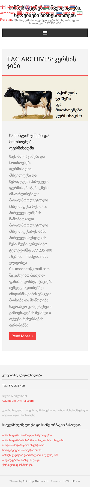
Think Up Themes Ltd (36, 481)
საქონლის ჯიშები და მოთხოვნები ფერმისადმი (29, 142)
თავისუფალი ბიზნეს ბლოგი (20, 460)
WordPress (73, 481)
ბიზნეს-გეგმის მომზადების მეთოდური (27, 435)
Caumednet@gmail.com (18, 401)
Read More (21, 335)
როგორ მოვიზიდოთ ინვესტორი (23, 445)
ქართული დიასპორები (17, 465)
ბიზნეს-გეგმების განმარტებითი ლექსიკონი (30, 455)
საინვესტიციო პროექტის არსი (21, 450)
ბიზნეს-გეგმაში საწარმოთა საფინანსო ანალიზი (33, 440)
